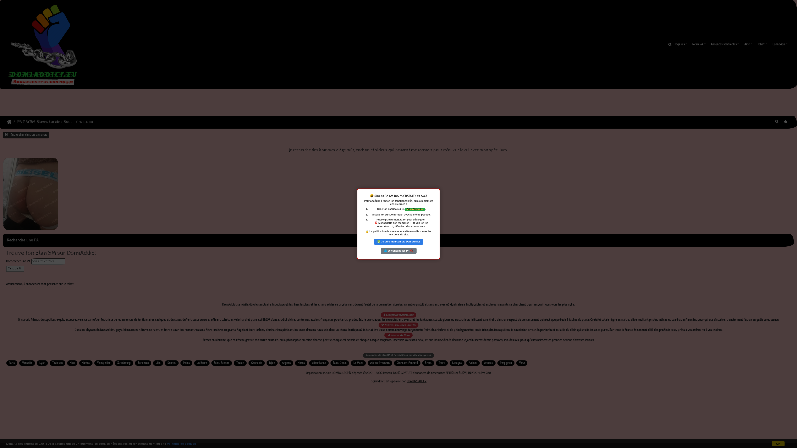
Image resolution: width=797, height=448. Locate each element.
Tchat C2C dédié (415, 209)
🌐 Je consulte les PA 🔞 (398, 250)
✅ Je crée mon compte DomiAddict (398, 241)
